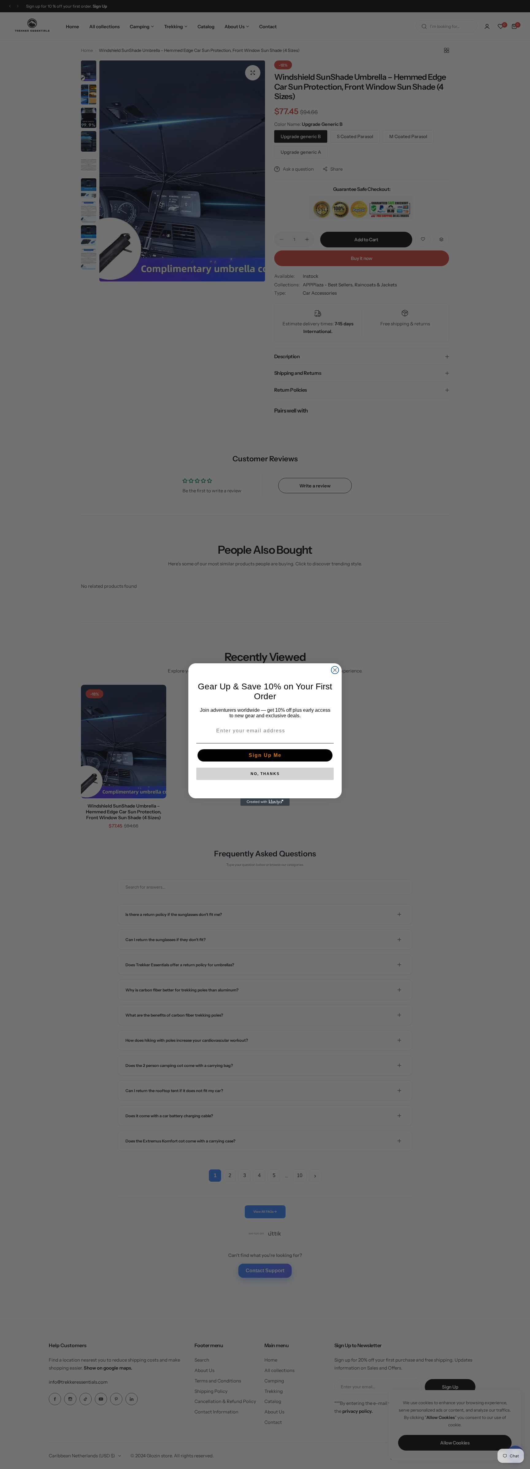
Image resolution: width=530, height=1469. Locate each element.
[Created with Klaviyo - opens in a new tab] (265, 802)
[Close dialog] (335, 670)
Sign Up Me (265, 755)
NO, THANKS (265, 774)
